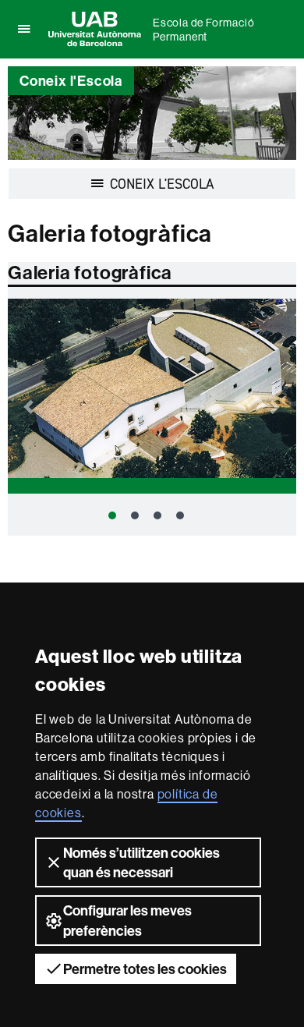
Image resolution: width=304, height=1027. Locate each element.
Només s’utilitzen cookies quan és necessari (141, 862)
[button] (29, 399)
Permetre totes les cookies (145, 969)
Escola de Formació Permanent (203, 30)
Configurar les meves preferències (127, 920)
